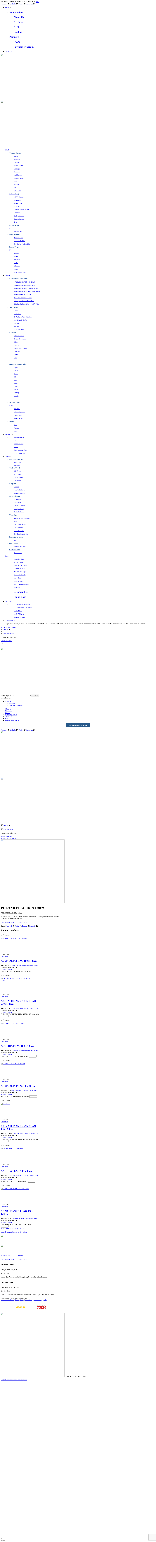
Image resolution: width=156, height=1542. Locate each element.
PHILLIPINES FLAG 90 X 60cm (12, 1228)
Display (7, 150)
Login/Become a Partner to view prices (14, 922)
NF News (8, 711)
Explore (7, 7)
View (37, 2)
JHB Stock (15, 838)
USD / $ (8, 701)
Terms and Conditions (7, 1300)
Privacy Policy (19, 1300)
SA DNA (8, 601)
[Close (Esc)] (2, 1538)
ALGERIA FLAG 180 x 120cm (17, 1046)
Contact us (8, 51)
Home (3, 838)
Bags (6, 556)
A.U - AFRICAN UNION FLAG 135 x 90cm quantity (19, 1139)
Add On (8, 838)
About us (8, 709)
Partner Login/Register (8, 627)
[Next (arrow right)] (4, 1540)
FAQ (6, 718)
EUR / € (12, 703)
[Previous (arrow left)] (2, 1540)
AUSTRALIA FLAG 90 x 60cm (18, 1086)
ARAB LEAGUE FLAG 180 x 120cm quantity (17, 1224)
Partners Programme (12, 720)
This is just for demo (16, 705)
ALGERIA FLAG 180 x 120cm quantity (14, 1056)
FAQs (45, 1300)
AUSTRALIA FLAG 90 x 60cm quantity (15, 1096)
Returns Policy (38, 1300)
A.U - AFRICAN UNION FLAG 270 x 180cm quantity (20, 1014)
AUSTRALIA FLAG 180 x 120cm (19, 960)
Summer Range (10, 620)
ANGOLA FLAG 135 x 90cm (16, 1171)
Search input (5, 696)
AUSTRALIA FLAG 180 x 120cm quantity (16, 971)
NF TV (7, 713)
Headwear (8, 434)
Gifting (7, 456)
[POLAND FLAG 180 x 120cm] (33, 1376)
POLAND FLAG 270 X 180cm (12, 1255)
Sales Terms (28, 1300)
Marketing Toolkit (11, 715)
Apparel (8, 275)
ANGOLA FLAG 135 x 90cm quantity (14, 1181)
